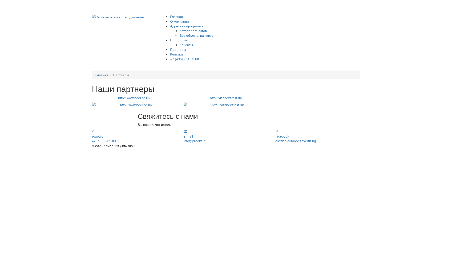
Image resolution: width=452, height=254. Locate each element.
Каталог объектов (193, 30)
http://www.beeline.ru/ (134, 97)
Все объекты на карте (196, 35)
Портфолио (179, 40)
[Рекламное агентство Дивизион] (118, 16)
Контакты (177, 54)
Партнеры (178, 49)
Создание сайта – (332, 150)
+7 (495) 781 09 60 (184, 58)
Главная (176, 16)
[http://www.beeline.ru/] (134, 105)
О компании (179, 21)
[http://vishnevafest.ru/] (226, 105)
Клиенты (186, 44)
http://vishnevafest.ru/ (226, 97)
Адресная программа (186, 26)
